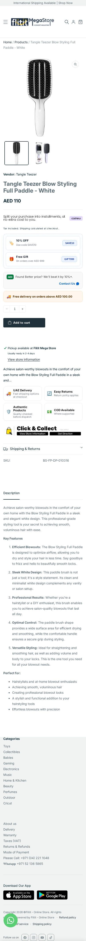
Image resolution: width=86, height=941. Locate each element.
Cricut (7, 803)
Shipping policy (42, 924)
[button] (67, 22)
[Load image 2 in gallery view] (43, 153)
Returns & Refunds (16, 846)
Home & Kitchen (14, 780)
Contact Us (67, 283)
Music (7, 775)
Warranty (10, 835)
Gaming (8, 763)
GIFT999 (69, 259)
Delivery (9, 829)
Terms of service (17, 924)
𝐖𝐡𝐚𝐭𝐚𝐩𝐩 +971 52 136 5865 (23, 863)
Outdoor (9, 797)
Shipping (25, 228)
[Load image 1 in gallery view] (16, 153)
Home (7, 42)
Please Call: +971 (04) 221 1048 (26, 858)
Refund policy (67, 917)
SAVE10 (69, 243)
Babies (8, 757)
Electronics (11, 769)
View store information (24, 359)
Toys (6, 746)
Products (21, 42)
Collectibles (11, 752)
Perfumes (10, 792)
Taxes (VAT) (12, 841)
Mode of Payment (16, 852)
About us (9, 823)
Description (11, 493)
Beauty (8, 786)
